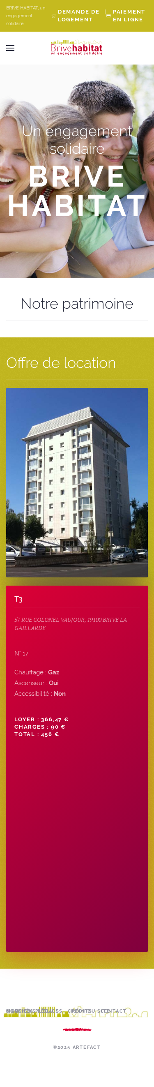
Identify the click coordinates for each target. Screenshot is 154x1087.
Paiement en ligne (129, 15)
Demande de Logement (79, 15)
